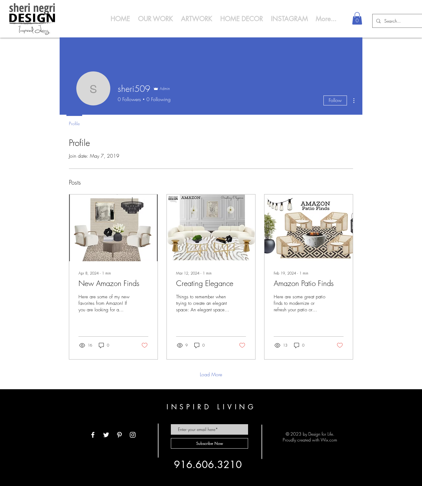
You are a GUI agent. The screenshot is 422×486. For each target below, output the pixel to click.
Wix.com (329, 440)
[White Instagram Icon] (133, 435)
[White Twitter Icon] (106, 435)
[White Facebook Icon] (93, 435)
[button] (357, 18)
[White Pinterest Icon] (119, 435)
